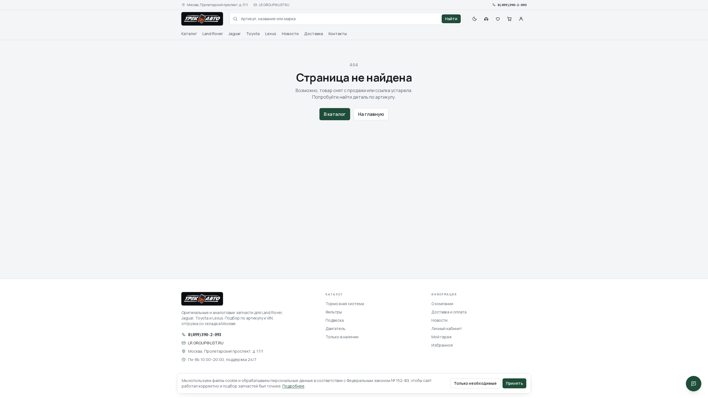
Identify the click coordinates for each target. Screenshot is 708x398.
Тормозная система (345, 303)
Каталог (189, 33)
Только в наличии (342, 336)
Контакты (338, 33)
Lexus (270, 33)
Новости (290, 33)
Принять (514, 383)
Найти (451, 18)
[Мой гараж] (486, 18)
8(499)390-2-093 (512, 5)
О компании (442, 303)
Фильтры (334, 312)
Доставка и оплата (449, 312)
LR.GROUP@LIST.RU (274, 5)
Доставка (313, 33)
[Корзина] (509, 18)
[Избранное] (497, 18)
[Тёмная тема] (474, 18)
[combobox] (346, 19)
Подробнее (293, 386)
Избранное (442, 345)
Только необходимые (475, 383)
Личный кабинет (446, 328)
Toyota (253, 33)
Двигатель (335, 328)
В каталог (335, 114)
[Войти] (521, 18)
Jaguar (234, 33)
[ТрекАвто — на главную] (202, 18)
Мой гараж (441, 336)
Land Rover (212, 33)
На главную (371, 114)
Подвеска (335, 320)
